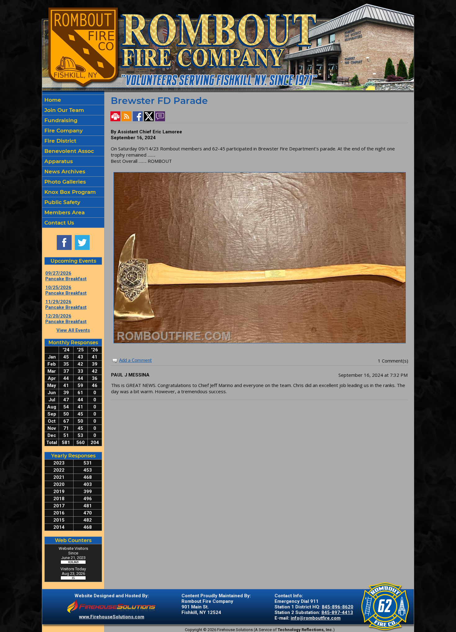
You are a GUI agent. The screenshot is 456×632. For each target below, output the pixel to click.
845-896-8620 (337, 607)
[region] (73, 161)
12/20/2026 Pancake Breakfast (66, 318)
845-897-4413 (337, 612)
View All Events (73, 330)
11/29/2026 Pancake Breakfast (66, 304)
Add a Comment (135, 360)
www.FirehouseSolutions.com (111, 617)
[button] (73, 110)
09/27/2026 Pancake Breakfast (66, 276)
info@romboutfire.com (316, 618)
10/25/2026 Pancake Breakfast (66, 290)
